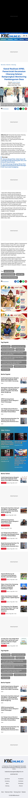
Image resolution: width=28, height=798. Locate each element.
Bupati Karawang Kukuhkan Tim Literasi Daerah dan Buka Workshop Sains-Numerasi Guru (10, 420)
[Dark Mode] (24, 36)
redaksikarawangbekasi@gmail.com (14, 771)
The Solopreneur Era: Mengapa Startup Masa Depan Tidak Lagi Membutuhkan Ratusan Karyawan (9, 609)
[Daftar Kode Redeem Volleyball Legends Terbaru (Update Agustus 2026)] (23, 598)
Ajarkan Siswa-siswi (7, 366)
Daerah (8, 64)
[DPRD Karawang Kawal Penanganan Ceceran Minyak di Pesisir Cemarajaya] (23, 401)
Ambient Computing (20, 366)
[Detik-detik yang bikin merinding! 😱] (20, 436)
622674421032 (14, 774)
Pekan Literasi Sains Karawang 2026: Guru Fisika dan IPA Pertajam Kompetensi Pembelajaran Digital (9, 586)
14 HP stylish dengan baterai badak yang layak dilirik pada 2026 (12, 353)
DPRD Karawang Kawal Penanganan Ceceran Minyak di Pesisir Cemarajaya (9, 400)
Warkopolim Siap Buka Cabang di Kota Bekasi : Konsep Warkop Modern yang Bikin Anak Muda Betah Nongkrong (10, 390)
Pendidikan (20, 783)
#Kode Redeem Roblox (8, 349)
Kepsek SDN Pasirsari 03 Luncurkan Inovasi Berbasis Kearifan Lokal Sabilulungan (9, 575)
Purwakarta (20, 778)
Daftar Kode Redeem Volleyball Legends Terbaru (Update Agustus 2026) (10, 597)
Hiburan (21, 785)
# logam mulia (20, 349)
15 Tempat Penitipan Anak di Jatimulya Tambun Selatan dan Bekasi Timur (12, 362)
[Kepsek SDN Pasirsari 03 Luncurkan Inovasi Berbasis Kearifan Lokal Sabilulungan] (23, 576)
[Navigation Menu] (26, 36)
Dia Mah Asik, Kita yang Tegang (6, 458)
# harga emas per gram (18, 346)
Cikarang (21, 39)
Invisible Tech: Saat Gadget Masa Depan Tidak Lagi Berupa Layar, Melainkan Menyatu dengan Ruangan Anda (10, 641)
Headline (4, 482)
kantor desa (20, 274)
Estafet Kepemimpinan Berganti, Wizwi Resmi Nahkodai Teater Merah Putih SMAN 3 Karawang (10, 379)
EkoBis (3, 613)
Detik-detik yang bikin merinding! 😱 (20, 442)
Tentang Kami (17, 792)
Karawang (10, 39)
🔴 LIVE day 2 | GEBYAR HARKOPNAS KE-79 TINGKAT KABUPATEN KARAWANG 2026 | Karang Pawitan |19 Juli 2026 (20, 461)
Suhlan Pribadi (16, 82)
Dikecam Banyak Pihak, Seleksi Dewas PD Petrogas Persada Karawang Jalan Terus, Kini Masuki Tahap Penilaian (14, 160)
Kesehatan (20, 781)
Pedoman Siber (9, 792)
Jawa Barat (3, 39)
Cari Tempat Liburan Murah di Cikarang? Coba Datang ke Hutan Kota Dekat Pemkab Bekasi (10, 410)
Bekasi (16, 39)
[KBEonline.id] (11, 36)
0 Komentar (5, 109)
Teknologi (4, 645)
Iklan (2, 792)
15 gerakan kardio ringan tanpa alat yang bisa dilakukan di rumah (12, 358)
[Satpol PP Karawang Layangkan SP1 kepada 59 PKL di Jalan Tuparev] (7, 436)
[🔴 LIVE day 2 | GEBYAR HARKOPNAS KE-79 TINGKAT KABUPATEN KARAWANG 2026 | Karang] (20, 452)
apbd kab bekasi (9, 271)
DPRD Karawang (5, 525)
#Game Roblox (6, 346)
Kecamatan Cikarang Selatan (9, 277)
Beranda (3, 64)
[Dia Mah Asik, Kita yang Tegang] (7, 452)
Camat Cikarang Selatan (8, 274)
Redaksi (24, 792)
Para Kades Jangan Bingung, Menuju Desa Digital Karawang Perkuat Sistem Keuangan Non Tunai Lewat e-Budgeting (14, 165)
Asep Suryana (5, 369)
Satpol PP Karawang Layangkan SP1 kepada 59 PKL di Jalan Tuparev (7, 443)
